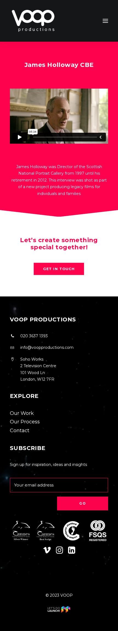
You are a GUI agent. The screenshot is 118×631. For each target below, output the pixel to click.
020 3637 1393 (34, 335)
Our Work (22, 413)
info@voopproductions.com (47, 347)
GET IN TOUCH (59, 269)
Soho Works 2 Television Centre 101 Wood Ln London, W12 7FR (38, 369)
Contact (19, 431)
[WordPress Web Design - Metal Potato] (59, 611)
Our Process (25, 422)
